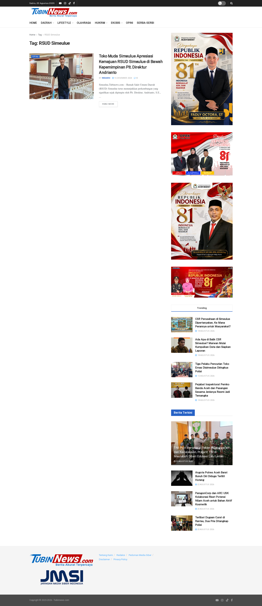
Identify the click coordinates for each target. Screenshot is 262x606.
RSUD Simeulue (52, 35)
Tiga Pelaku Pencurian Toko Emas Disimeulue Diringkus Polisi (212, 367)
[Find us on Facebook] (74, 3)
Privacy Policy (120, 559)
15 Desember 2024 (123, 78)
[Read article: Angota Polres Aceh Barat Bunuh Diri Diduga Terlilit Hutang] (181, 478)
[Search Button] (231, 3)
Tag (40, 35)
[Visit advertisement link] (202, 79)
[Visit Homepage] (53, 12)
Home (33, 22)
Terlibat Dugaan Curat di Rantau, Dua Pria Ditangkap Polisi (211, 521)
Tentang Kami (106, 555)
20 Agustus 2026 (205, 509)
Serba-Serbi (145, 22)
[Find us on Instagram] (65, 3)
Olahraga (84, 22)
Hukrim (100, 22)
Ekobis (115, 22)
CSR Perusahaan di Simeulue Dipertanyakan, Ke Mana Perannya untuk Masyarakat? (213, 322)
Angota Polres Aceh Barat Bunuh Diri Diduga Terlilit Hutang (211, 476)
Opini (129, 22)
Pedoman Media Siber (140, 555)
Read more (110, 104)
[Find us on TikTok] (70, 3)
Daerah (46, 22)
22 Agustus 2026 (184, 461)
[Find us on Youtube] (60, 3)
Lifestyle (64, 22)
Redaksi (106, 78)
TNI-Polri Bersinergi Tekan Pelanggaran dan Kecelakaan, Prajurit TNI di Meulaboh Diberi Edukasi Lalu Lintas (201, 452)
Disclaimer (104, 559)
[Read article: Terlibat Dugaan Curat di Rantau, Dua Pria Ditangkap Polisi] (181, 523)
